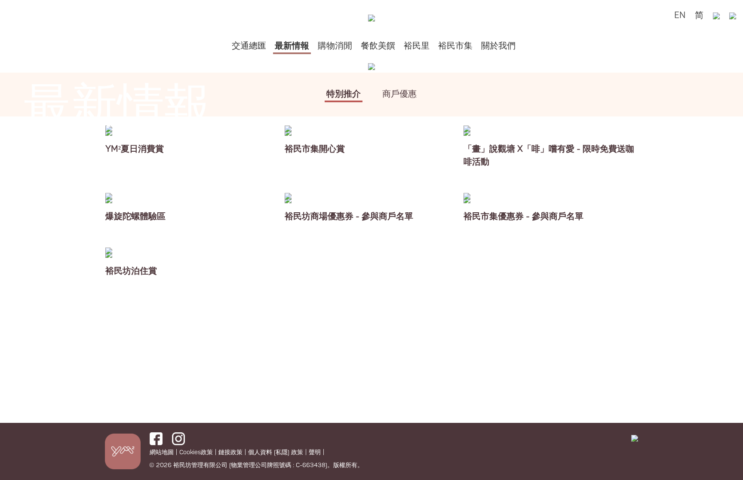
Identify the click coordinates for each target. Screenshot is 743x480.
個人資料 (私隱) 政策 (275, 452)
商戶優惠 (399, 94)
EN (679, 15)
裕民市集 (455, 45)
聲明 (315, 452)
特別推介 (343, 94)
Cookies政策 (196, 452)
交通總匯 (249, 45)
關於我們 (498, 45)
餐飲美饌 (378, 45)
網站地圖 (162, 452)
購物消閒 (335, 45)
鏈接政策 (230, 452)
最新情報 (292, 45)
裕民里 (417, 45)
